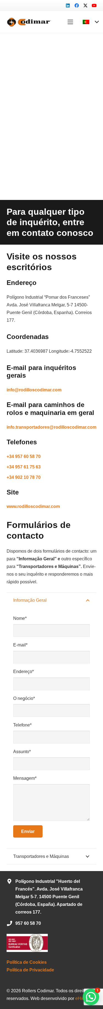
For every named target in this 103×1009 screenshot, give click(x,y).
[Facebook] (76, 5)
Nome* (20, 618)
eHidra (81, 998)
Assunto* (22, 751)
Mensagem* (25, 778)
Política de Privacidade (30, 970)
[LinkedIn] (67, 5)
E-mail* (20, 645)
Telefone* (22, 725)
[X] (85, 5)
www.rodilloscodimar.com (33, 506)
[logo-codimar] (28, 21)
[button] (70, 22)
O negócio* (24, 698)
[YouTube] (94, 5)
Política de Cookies (27, 962)
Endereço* (23, 671)
